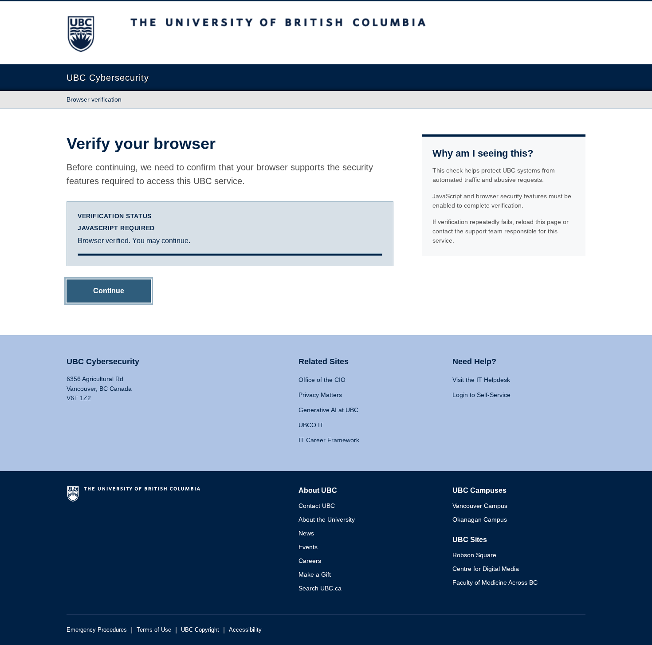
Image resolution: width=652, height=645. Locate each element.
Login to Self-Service (481, 394)
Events (308, 547)
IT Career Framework (329, 440)
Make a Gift (315, 574)
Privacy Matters (320, 394)
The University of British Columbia (135, 497)
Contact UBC (317, 505)
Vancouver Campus (479, 505)
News (306, 533)
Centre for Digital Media (485, 568)
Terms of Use (154, 629)
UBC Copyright (200, 629)
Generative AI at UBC (328, 409)
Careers (310, 560)
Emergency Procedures (97, 629)
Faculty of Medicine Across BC (495, 582)
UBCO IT (311, 425)
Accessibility (245, 629)
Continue (108, 291)
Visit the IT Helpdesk (481, 379)
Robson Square (474, 554)
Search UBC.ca (320, 588)
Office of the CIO (322, 379)
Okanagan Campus (479, 519)
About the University (327, 519)
